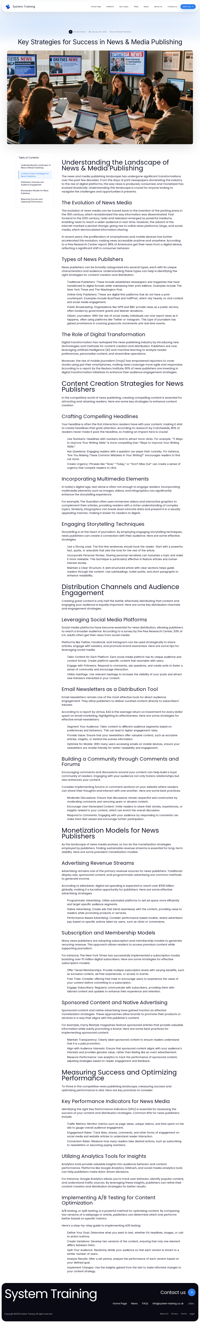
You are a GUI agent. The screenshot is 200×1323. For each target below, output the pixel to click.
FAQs (145, 1303)
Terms (184, 1313)
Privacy (174, 1313)
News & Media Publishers (120, 32)
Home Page (120, 1303)
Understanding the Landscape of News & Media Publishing (35, 166)
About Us (164, 1313)
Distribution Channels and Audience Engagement (32, 183)
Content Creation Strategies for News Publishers (35, 174)
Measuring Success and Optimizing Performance (32, 200)
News (134, 1303)
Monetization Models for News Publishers (34, 191)
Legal (192, 1313)
